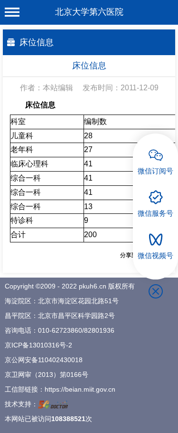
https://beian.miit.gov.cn (80, 389)
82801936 (99, 330)
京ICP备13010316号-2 (38, 345)
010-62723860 (60, 330)
